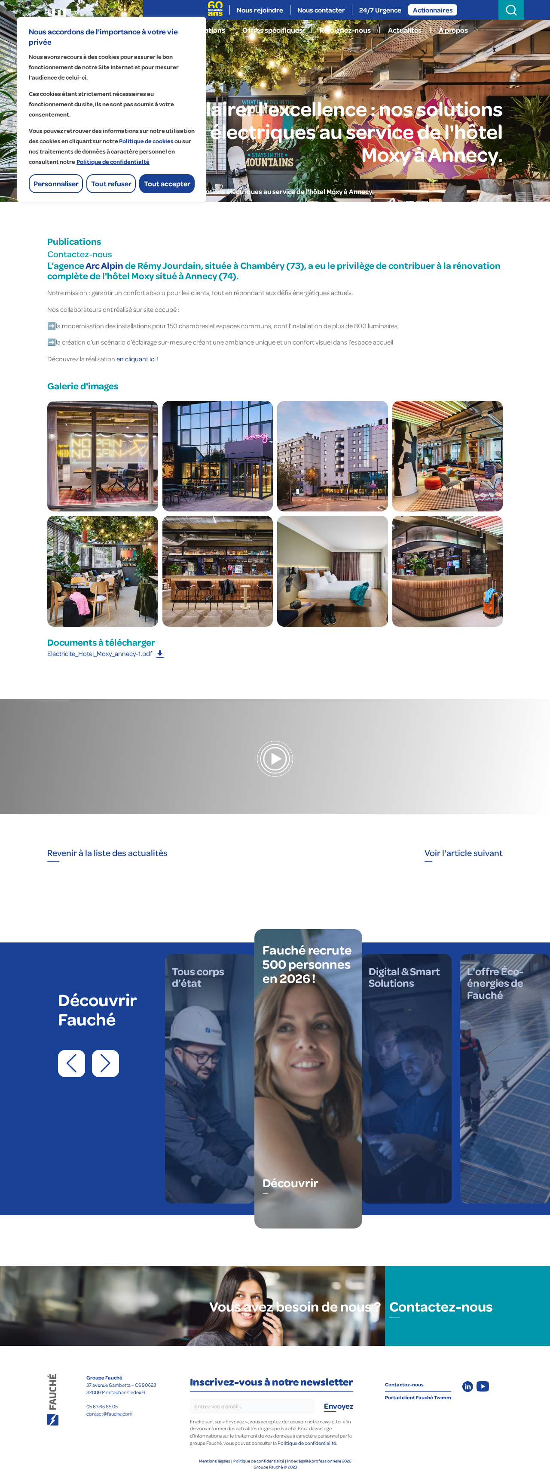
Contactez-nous (79, 253)
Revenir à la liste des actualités (107, 852)
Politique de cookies (146, 141)
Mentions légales (214, 1460)
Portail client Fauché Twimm (418, 1397)
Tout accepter (167, 183)
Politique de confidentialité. (307, 1443)
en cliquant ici (135, 358)
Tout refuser (111, 183)
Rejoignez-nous (345, 29)
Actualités (405, 29)
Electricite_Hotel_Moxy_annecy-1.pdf (99, 653)
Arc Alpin (104, 265)
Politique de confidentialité (258, 1460)
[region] (111, 109)
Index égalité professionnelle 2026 (319, 1460)
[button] (71, 1063)
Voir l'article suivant (464, 852)
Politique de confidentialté (113, 162)
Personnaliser (56, 183)
